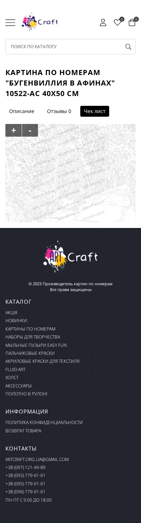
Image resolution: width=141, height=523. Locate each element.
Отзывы (57, 111)
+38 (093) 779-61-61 (25, 475)
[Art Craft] (40, 22)
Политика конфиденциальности (44, 422)
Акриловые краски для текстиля (42, 361)
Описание (21, 111)
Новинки (16, 320)
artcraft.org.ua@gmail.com (37, 459)
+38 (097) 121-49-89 (25, 467)
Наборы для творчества (32, 337)
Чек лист (95, 111)
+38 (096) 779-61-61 (25, 492)
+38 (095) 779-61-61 (25, 484)
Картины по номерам (30, 329)
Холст (11, 377)
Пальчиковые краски (30, 353)
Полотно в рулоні (26, 394)
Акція (11, 313)
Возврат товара (23, 431)
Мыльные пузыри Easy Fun (36, 345)
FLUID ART (15, 369)
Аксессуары (18, 386)
